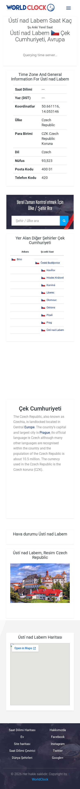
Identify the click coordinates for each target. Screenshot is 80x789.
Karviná (51, 285)
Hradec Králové (55, 277)
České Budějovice (50, 262)
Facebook (58, 737)
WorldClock (40, 779)
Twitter (58, 751)
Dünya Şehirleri (22, 758)
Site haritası (22, 744)
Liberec (50, 292)
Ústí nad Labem (55, 330)
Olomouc (52, 300)
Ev (22, 737)
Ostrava (51, 307)
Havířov (51, 270)
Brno (19, 259)
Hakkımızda (58, 730)
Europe (29, 427)
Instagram (58, 744)
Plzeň (50, 315)
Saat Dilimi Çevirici (22, 751)
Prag (49, 322)
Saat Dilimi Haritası (22, 730)
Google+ (58, 758)
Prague (45, 433)
